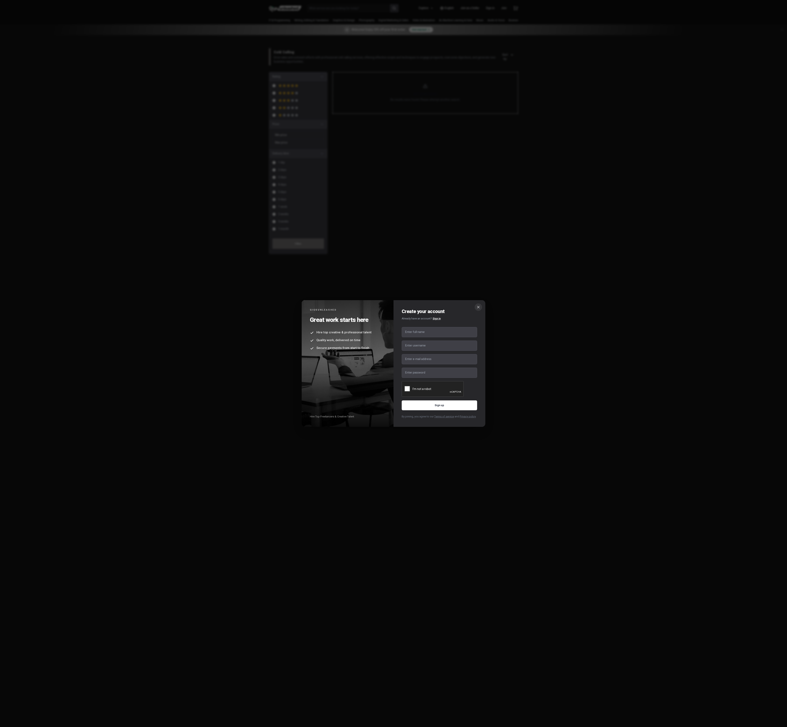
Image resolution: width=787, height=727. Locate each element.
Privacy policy (468, 416)
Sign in (437, 318)
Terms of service (444, 416)
